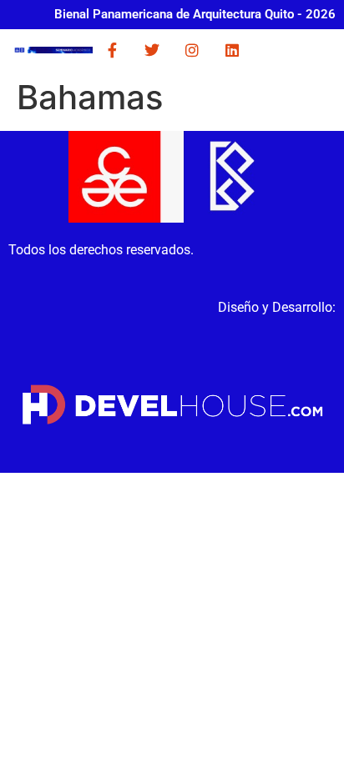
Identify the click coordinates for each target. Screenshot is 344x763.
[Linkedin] (232, 50)
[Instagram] (192, 50)
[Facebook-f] (111, 50)
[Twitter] (151, 50)
